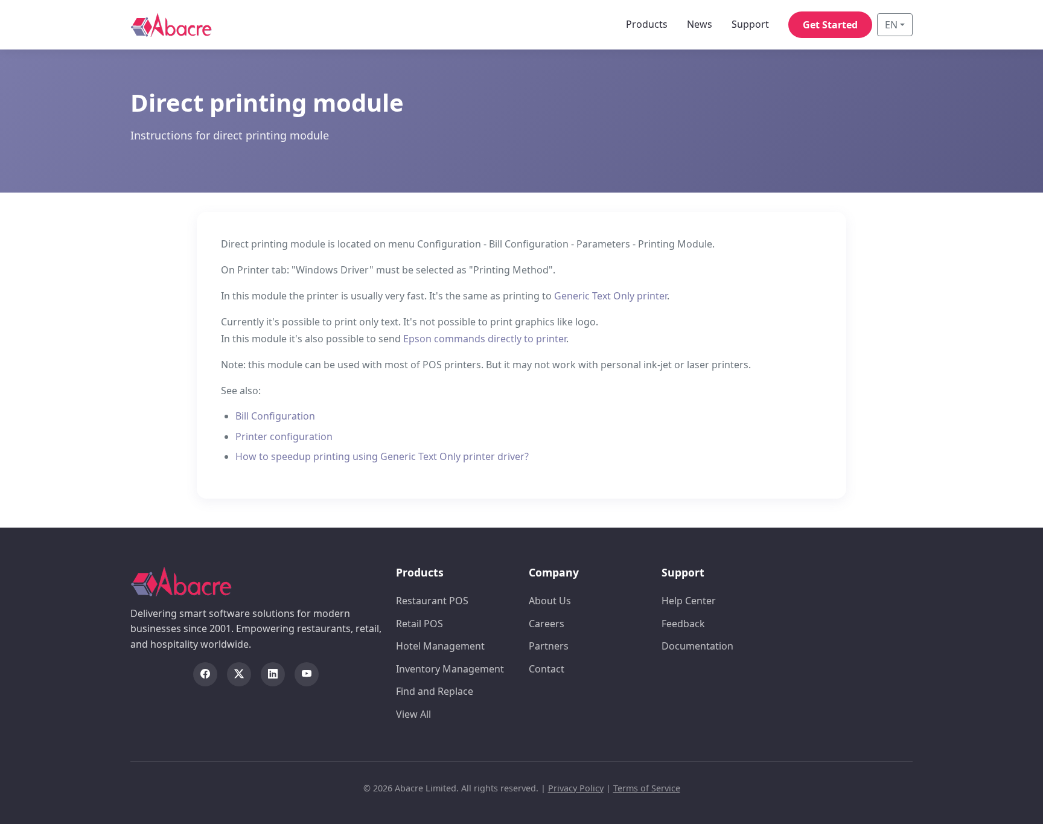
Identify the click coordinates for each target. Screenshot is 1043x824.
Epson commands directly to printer (484, 338)
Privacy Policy (576, 788)
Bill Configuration (275, 416)
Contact (546, 668)
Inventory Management (450, 668)
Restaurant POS (432, 600)
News (699, 24)
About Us (550, 600)
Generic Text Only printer (610, 295)
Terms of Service (646, 788)
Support (750, 24)
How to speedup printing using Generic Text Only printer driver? (382, 456)
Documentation (697, 646)
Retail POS (419, 623)
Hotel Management (440, 646)
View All (413, 714)
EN (891, 24)
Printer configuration (284, 436)
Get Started (830, 24)
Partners (549, 646)
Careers (546, 623)
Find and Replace (434, 691)
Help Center (689, 600)
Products (647, 24)
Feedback (683, 623)
